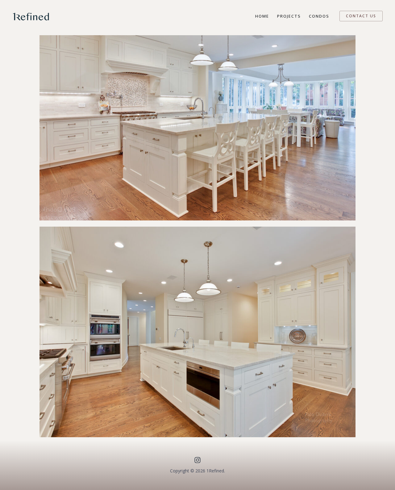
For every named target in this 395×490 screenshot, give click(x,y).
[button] (361, 16)
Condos (319, 16)
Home (262, 16)
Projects (289, 16)
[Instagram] (197, 460)
